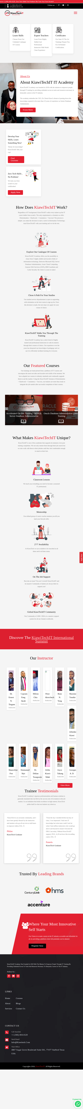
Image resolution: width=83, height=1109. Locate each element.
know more (28, 110)
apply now (15, 192)
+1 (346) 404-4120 (16, 5)
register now (37, 946)
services (8, 1009)
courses (19, 998)
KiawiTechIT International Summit (53, 639)
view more (65, 785)
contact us (20, 1009)
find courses (14, 159)
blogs (18, 1003)
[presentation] (6, 408)
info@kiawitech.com (16, 7)
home (7, 998)
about (7, 1003)
